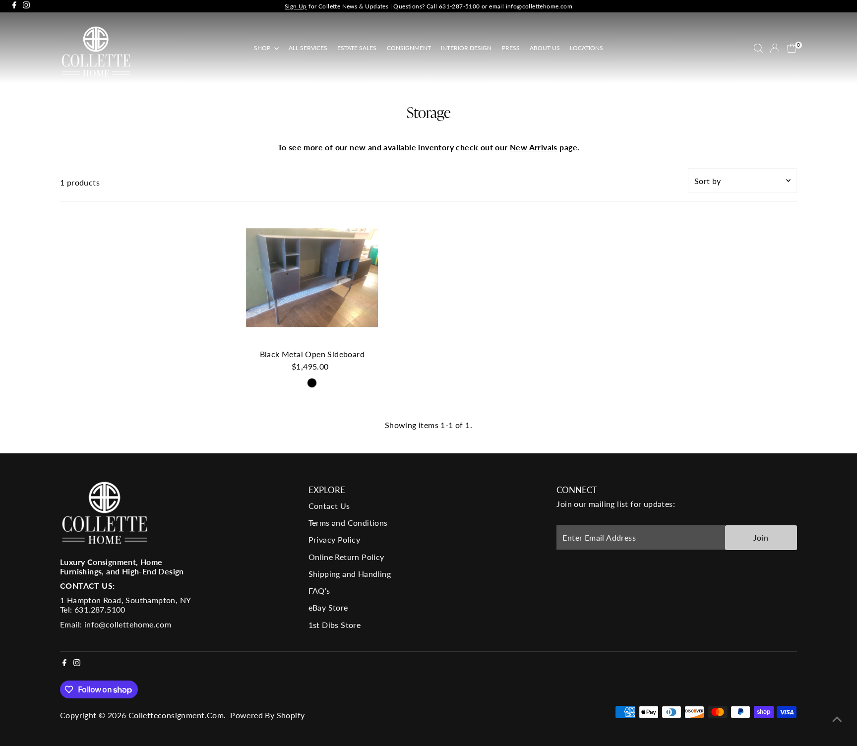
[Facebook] (14, 6)
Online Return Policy (346, 556)
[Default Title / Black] (312, 383)
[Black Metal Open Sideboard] (312, 278)
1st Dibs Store (334, 624)
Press (511, 48)
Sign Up (296, 6)
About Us (545, 48)
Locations (586, 48)
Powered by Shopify (267, 715)
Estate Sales (356, 48)
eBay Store (328, 607)
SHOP (263, 48)
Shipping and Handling (349, 573)
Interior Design (466, 48)
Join (761, 537)
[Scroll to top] (837, 719)
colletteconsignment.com (176, 715)
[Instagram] (26, 6)
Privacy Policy (334, 539)
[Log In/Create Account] (774, 48)
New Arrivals (533, 147)
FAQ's (319, 590)
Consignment (409, 48)
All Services (308, 48)
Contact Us (329, 505)
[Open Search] (758, 48)
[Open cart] (792, 48)
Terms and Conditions (348, 522)
